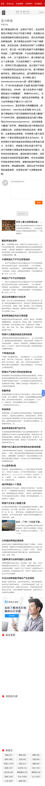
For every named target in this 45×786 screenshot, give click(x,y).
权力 (36, 768)
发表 (39, 202)
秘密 (22, 781)
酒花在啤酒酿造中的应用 (14, 296)
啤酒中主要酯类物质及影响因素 (17, 334)
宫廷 (22, 763)
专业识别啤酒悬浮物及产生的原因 (18, 578)
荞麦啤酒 (6, 409)
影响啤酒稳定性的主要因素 (15, 315)
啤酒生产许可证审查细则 (14, 278)
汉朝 (36, 759)
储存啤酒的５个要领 (11, 484)
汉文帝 (22, 768)
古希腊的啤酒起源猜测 (12, 540)
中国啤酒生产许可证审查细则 (16, 259)
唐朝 (9, 759)
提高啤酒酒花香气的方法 (14, 428)
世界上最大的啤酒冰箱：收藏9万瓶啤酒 (29, 221)
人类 (9, 781)
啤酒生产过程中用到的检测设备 (17, 371)
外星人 (8, 763)
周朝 (8, 755)
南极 (36, 763)
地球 (9, 776)
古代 (22, 776)
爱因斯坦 (22, 772)
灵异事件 (29, 3)
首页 (2, 3)
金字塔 (8, 772)
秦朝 (22, 755)
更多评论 (22, 213)
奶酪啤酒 (6, 390)
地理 (9, 768)
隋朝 (36, 755)
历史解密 (19, 3)
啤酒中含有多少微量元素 (14, 503)
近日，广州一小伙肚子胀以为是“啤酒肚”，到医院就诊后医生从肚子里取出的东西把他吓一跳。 (29, 521)
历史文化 (10, 3)
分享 (43, 393)
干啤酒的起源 (8, 353)
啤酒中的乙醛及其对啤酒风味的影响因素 (21, 446)
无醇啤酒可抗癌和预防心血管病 (17, 559)
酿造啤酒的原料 (9, 240)
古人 (36, 776)
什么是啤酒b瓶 (9, 465)
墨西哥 (36, 772)
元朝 (22, 759)
